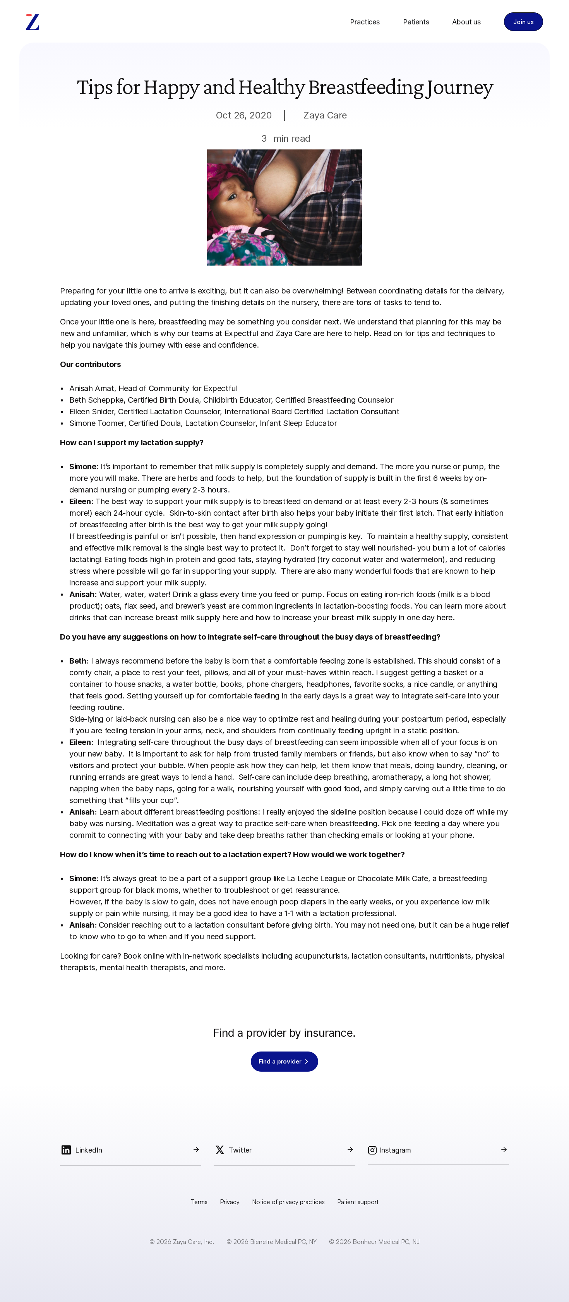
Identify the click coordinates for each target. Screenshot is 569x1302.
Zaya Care (292, 333)
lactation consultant (229, 925)
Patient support (358, 1202)
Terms (199, 1202)
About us (466, 22)
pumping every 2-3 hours (183, 489)
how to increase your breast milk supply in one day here (353, 617)
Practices (364, 22)
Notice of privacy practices (288, 1202)
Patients (416, 22)
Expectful (241, 333)
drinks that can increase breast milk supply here (153, 617)
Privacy (230, 1202)
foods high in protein (165, 559)
